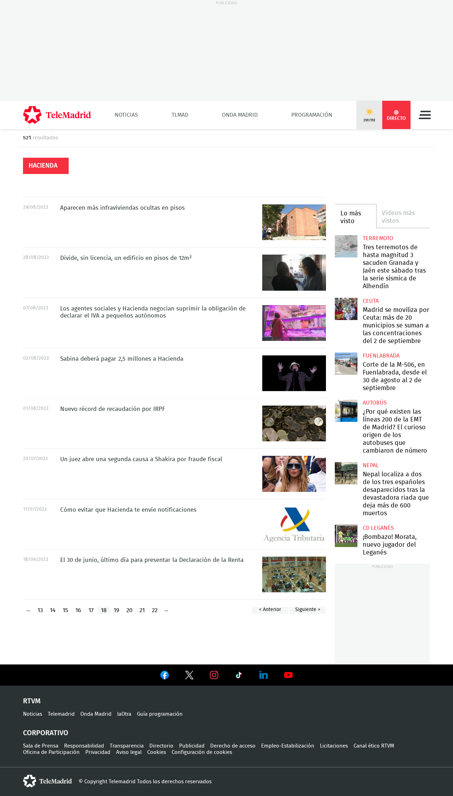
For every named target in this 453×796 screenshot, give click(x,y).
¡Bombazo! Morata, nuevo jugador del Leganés (346, 536)
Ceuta (371, 301)
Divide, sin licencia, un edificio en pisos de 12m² (126, 258)
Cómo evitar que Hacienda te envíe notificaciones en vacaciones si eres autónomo (294, 524)
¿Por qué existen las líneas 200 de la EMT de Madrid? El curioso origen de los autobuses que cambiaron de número (346, 411)
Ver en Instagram (214, 675)
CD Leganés (378, 528)
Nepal (371, 465)
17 (91, 610)
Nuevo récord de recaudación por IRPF (294, 423)
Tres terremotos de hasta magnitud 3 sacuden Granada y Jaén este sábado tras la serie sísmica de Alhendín (346, 246)
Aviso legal (129, 752)
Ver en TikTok (239, 676)
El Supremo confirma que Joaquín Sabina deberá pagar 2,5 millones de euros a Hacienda (294, 373)
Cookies (156, 752)
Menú (425, 115)
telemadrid (47, 781)
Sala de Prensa (40, 746)
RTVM (32, 701)
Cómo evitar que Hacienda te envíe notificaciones (128, 510)
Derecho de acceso (233, 746)
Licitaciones (334, 746)
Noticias (126, 115)
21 (142, 610)
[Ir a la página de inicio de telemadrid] (57, 115)
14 (53, 610)
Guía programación (160, 714)
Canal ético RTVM (374, 746)
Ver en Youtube (288, 675)
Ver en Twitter (189, 676)
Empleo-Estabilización (287, 746)
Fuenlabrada (381, 356)
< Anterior (270, 609)
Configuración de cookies (202, 752)
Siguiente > (307, 609)
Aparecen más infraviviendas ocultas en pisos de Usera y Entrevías (294, 222)
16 (78, 610)
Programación (311, 115)
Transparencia (127, 746)
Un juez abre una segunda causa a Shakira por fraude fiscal (294, 474)
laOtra (124, 714)
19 (116, 610)
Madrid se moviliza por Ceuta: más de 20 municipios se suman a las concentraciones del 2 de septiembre (346, 309)
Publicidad (192, 746)
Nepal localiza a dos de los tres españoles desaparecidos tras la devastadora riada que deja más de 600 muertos (346, 473)
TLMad (180, 115)
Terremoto (378, 238)
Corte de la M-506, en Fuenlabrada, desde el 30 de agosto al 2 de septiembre (346, 364)
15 (65, 610)
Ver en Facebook (164, 676)
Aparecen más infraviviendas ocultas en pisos (122, 208)
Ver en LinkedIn (264, 675)
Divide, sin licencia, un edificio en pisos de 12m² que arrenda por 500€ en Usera (294, 272)
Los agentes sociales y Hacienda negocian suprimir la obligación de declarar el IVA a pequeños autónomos (294, 323)
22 (154, 610)
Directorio (161, 746)
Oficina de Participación (51, 752)
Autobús (375, 403)
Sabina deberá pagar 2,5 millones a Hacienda (121, 359)
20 (129, 610)
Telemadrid (61, 714)
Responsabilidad (84, 746)
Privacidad (97, 752)
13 (40, 610)
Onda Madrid (240, 115)
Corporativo (45, 733)
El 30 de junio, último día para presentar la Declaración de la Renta (294, 574)
